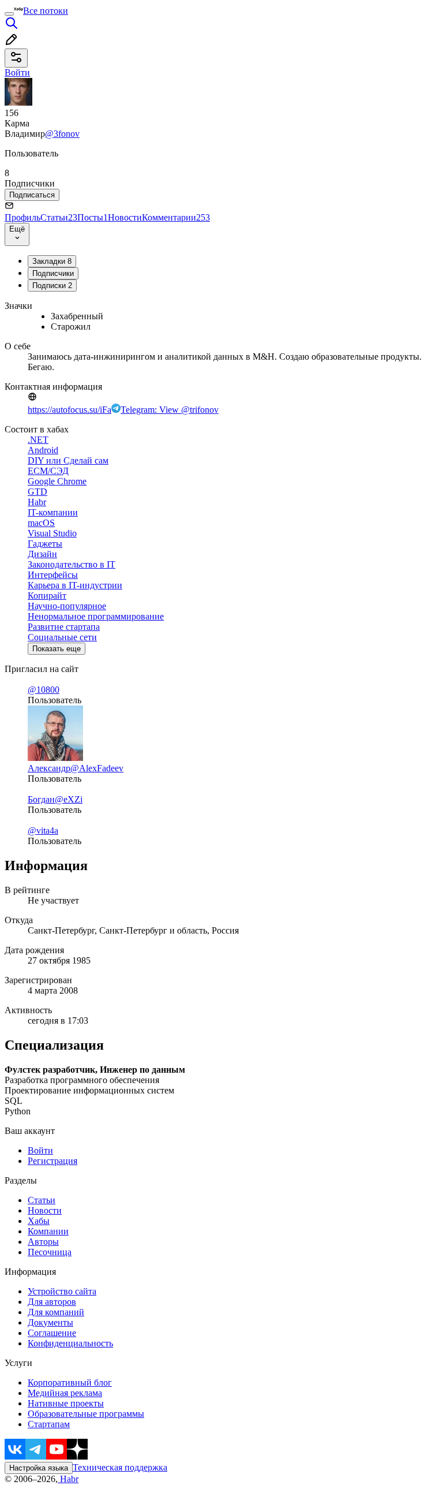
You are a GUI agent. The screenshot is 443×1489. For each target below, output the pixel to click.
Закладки (52, 261)
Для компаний (56, 1312)
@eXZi (68, 799)
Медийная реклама (65, 1393)
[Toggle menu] (9, 14)
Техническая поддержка (120, 1467)
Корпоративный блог (70, 1382)
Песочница (50, 1252)
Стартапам (49, 1424)
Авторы (43, 1242)
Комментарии (176, 217)
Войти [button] (17, 72)
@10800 (43, 690)
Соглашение (52, 1333)
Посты (92, 217)
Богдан (41, 799)
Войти (40, 1150)
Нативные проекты (66, 1403)
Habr (68, 1479)
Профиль (22, 217)
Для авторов (52, 1302)
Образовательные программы (86, 1414)
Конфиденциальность (70, 1343)
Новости (125, 217)
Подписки (52, 285)
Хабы (39, 1221)
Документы (50, 1322)
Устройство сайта (62, 1291)
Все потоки (45, 11)
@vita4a (43, 830)
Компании (48, 1231)
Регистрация (52, 1161)
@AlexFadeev (96, 768)
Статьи (58, 217)
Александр (49, 768)
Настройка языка (38, 1468)
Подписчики (53, 273)
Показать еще (56, 648)
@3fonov (62, 134)
